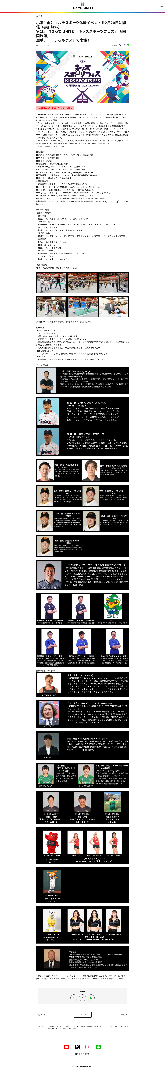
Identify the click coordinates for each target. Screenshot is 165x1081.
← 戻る (39, 16)
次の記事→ (124, 1014)
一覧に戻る (82, 1015)
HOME (38, 1026)
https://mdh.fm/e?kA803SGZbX (76, 193)
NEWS (44, 1026)
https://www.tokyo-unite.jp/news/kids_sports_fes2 (72, 172)
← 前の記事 (40, 1014)
